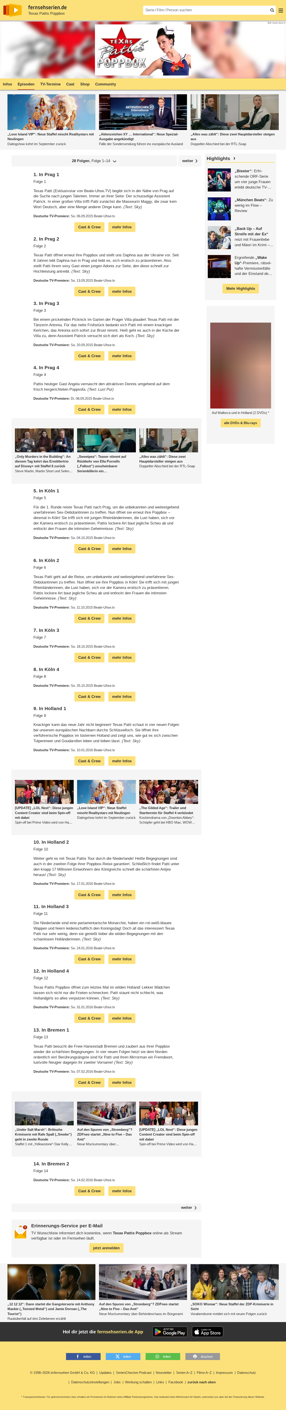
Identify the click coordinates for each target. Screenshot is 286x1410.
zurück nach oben (201, 1382)
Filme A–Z (204, 1373)
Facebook (175, 1382)
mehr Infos (122, 227)
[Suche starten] (272, 10)
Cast (70, 84)
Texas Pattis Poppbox (46, 13)
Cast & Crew (89, 227)
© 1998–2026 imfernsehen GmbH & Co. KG (62, 1373)
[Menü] (280, 10)
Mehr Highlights (240, 288)
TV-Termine (50, 84)
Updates (105, 1373)
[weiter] (190, 160)
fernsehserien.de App (120, 1331)
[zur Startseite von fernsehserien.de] (12, 10)
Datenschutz (246, 1373)
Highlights (218, 158)
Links (160, 1382)
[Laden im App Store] (207, 1332)
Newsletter (164, 1373)
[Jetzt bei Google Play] (169, 1332)
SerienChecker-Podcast (133, 1373)
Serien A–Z (184, 1373)
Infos (7, 84)
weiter (186, 1207)
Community (105, 84)
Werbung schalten (138, 1382)
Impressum (224, 1373)
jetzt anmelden (106, 1248)
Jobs (117, 1382)
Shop (85, 84)
